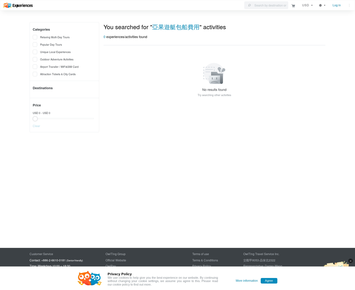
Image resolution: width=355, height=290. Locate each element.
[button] (322, 5)
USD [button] (305, 5)
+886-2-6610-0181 (53, 260)
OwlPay (111, 266)
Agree (269, 280)
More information (247, 280)
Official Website (116, 260)
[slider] (64, 118)
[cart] (293, 5)
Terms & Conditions (205, 260)
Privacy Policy (201, 266)
